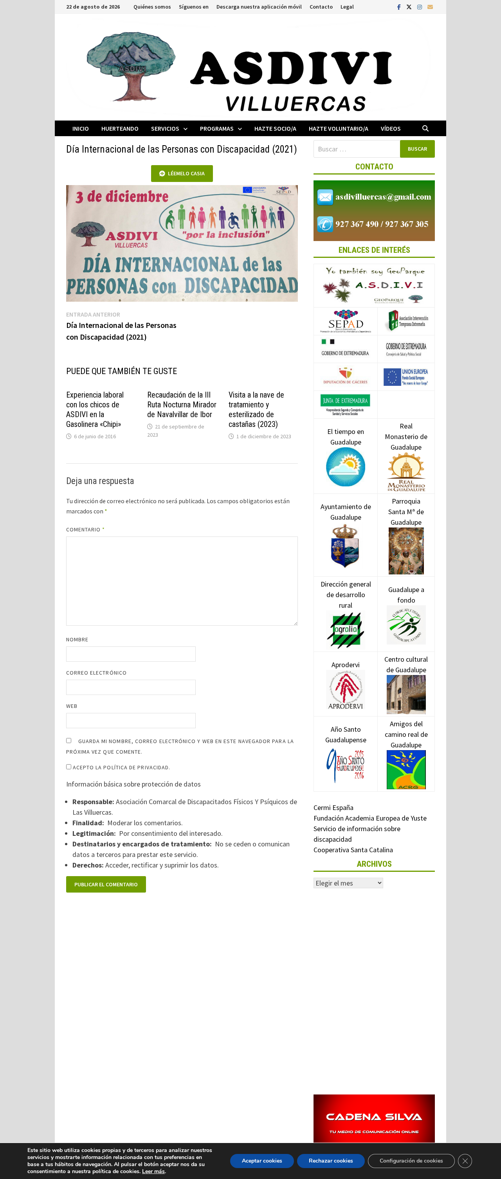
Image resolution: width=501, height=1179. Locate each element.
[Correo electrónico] (430, 6)
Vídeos (391, 128)
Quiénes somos (152, 6)
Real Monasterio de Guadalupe (406, 436)
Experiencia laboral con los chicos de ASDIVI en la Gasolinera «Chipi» (95, 409)
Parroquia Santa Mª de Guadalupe (406, 512)
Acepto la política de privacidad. (121, 767)
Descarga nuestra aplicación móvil (259, 6)
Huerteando (120, 128)
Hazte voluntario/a (338, 128)
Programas (217, 128)
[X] (409, 6)
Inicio (80, 128)
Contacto (321, 6)
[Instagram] (420, 6)
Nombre (77, 639)
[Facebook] (399, 6)
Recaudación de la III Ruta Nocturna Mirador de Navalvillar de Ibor (181, 404)
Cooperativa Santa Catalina (353, 849)
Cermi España (333, 807)
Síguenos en (194, 6)
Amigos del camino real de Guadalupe (406, 734)
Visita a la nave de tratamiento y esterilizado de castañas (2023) (256, 409)
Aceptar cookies (262, 1161)
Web (71, 705)
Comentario (85, 529)
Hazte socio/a (275, 128)
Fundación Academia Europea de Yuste (370, 818)
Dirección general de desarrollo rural (346, 595)
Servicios (165, 128)
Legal (347, 6)
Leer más (153, 1171)
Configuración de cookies (411, 1161)
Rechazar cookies (331, 1161)
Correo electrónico (96, 672)
